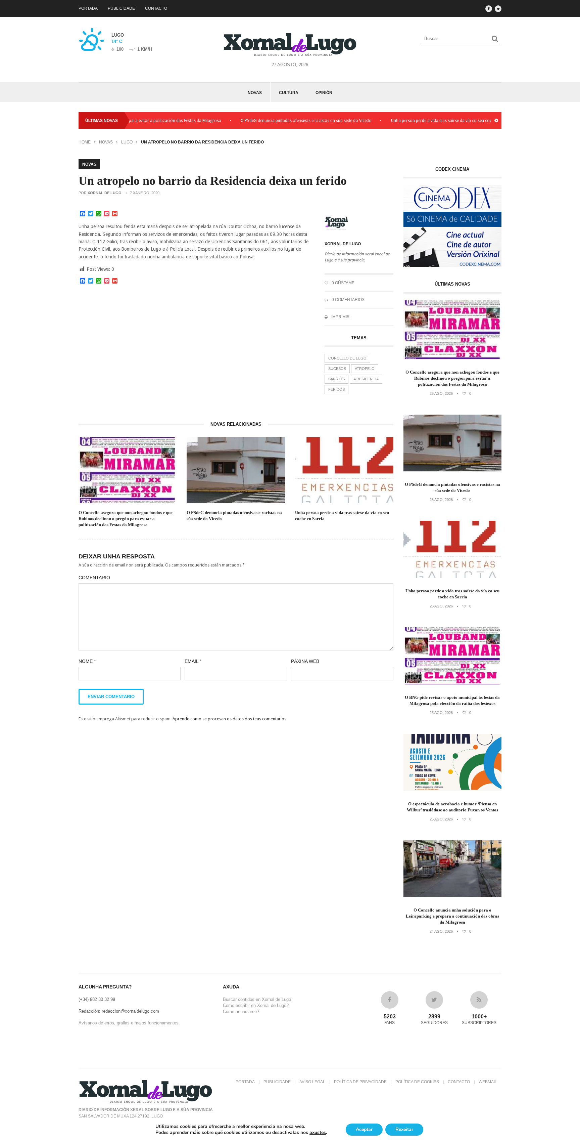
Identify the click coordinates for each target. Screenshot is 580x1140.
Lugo (127, 142)
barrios (336, 379)
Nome (87, 661)
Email (193, 661)
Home (85, 142)
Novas (255, 92)
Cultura (288, 92)
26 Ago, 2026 (441, 393)
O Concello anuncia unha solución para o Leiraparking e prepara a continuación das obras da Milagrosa (452, 916)
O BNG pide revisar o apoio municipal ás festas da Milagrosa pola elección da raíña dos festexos (452, 700)
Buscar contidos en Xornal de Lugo (257, 999)
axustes (317, 1133)
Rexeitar (404, 1129)
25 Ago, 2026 (441, 713)
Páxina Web (305, 661)
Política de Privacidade (360, 1082)
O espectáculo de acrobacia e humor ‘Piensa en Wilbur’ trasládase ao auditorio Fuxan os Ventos (452, 806)
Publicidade (121, 8)
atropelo (365, 369)
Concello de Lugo (347, 358)
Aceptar (364, 1129)
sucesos (337, 369)
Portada (88, 8)
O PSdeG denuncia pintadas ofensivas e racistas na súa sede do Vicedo (280, 120)
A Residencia (366, 379)
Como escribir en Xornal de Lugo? (256, 1005)
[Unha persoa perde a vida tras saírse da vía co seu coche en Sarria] (452, 576)
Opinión (324, 92)
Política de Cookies (417, 1082)
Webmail (488, 1082)
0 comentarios (348, 299)
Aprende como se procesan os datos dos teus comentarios (229, 718)
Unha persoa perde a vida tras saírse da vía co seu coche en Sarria (426, 120)
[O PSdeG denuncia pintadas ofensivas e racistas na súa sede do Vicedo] (452, 469)
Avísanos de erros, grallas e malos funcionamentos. (129, 1022)
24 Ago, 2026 (441, 931)
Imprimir (340, 316)
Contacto (156, 8)
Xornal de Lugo (105, 193)
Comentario (94, 577)
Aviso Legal (312, 1082)
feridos (336, 389)
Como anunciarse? (241, 1011)
